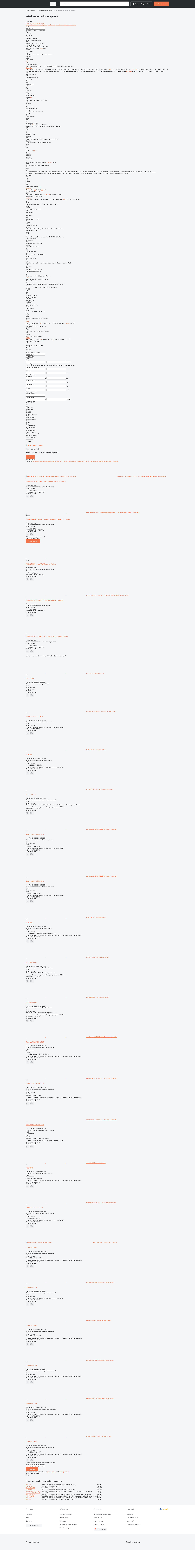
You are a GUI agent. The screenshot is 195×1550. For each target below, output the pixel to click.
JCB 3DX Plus (31, 962)
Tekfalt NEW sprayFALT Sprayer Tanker (41, 564)
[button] (27, 496)
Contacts (29, 1521)
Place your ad (33, 541)
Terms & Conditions (66, 1514)
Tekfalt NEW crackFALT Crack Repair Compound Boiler (47, 636)
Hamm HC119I (31, 1287)
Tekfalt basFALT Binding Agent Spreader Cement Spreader (48, 519)
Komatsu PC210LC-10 (34, 716)
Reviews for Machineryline (68, 1524)
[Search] (62, 4)
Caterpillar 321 (31, 1247)
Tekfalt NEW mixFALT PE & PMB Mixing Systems (44, 600)
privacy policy (51, 1472)
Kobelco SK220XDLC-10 (35, 834)
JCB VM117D (31, 794)
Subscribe (32, 1469)
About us (29, 1514)
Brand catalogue (65, 1528)
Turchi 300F (30, 678)
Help (27, 1517)
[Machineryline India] (36, 4)
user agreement (64, 1472)
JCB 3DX (29, 755)
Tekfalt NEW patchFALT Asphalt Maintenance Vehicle (46, 481)
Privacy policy (64, 1517)
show (29, 441)
